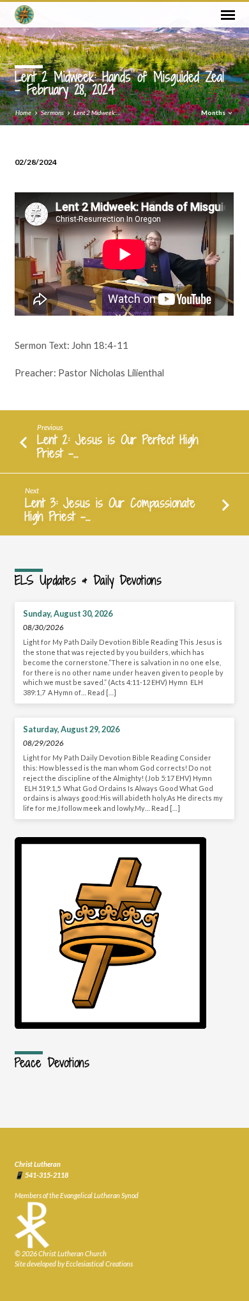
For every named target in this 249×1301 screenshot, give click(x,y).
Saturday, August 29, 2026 (71, 729)
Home (23, 112)
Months (214, 112)
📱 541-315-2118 (41, 1175)
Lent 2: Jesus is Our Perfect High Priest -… (118, 446)
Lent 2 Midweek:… (97, 112)
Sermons (52, 112)
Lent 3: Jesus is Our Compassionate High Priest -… (110, 510)
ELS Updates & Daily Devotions (88, 580)
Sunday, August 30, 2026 (67, 613)
